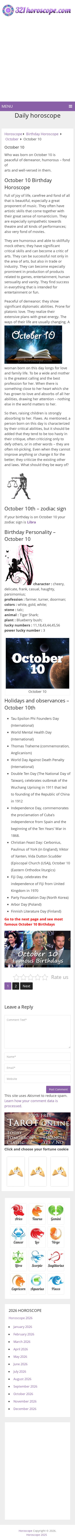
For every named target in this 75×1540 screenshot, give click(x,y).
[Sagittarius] (56, 1267)
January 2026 (22, 1327)
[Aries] (18, 1220)
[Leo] (37, 1243)
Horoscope (25, 1531)
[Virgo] (56, 1243)
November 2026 (25, 1401)
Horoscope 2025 (36, 1535)
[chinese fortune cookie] (37, 1185)
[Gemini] (56, 1220)
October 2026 (23, 1394)
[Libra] (18, 1267)
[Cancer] (18, 1243)
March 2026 (21, 1342)
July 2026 (19, 1371)
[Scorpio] (37, 1267)
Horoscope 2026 (20, 1318)
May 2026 (20, 1357)
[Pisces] (37, 1290)
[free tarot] (37, 1144)
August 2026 (22, 1379)
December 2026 (24, 1409)
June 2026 (20, 1364)
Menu (7, 106)
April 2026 (20, 1349)
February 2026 (23, 1334)
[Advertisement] (37, 62)
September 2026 (25, 1386)
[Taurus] (37, 1220)
